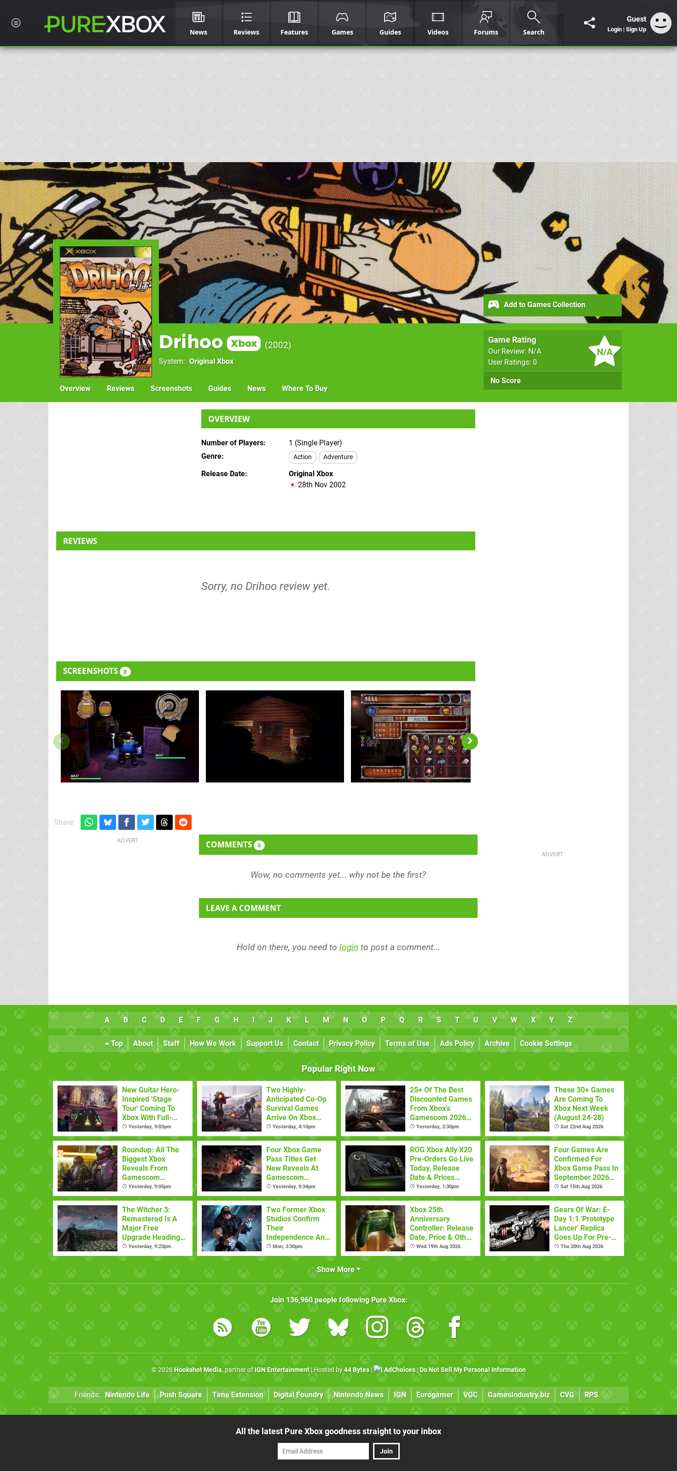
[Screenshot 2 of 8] (275, 736)
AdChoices (399, 1370)
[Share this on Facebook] (126, 822)
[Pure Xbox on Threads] (416, 1329)
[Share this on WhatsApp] (89, 822)
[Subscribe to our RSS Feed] (222, 1329)
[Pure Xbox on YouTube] (261, 1329)
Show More (336, 1269)
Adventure (338, 457)
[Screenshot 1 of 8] (130, 736)
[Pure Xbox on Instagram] (377, 1329)
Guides (219, 388)
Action (302, 457)
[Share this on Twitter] (145, 822)
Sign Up (636, 29)
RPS (591, 1394)
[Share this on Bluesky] (107, 822)
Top (116, 1043)
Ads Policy (457, 1043)
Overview (75, 388)
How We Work (213, 1043)
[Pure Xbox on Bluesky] (338, 1329)
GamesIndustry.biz (519, 1394)
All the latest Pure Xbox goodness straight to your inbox (338, 1431)
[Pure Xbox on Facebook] (455, 1329)
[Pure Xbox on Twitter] (300, 1329)
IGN (400, 1394)
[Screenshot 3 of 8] (420, 736)
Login (614, 29)
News (256, 388)
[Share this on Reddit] (183, 822)
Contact (306, 1043)
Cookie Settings (546, 1043)
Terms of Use (407, 1043)
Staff (171, 1043)
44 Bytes (356, 1370)
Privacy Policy (352, 1043)
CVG (567, 1394)
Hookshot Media (198, 1370)
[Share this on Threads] (164, 822)
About (143, 1043)
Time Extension (237, 1394)
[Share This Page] (589, 23)
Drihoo (208, 341)
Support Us (264, 1043)
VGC (470, 1394)
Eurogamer (434, 1394)
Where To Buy (304, 388)
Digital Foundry (298, 1394)
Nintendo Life (127, 1394)
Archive (497, 1043)
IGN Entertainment (282, 1370)
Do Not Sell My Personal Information (473, 1370)
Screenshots (171, 388)
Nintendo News (358, 1394)
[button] (469, 741)
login (348, 947)
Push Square (181, 1394)
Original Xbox (211, 361)
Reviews (120, 388)
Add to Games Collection (543, 304)
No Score (505, 380)
